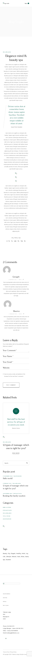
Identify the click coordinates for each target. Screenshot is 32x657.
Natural (14, 556)
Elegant (13, 553)
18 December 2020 (7, 493)
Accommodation (6, 593)
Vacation (8, 559)
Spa (19, 237)
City (12, 237)
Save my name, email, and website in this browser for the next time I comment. (14, 375)
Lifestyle (8, 556)
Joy (27, 553)
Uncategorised (18, 476)
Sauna (27, 556)
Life (4, 556)
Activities (5, 597)
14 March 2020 (10, 45)
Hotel (23, 553)
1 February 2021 (12, 279)
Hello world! (8, 478)
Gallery (4, 601)
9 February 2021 (7, 483)
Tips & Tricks (6, 516)
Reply (20, 279)
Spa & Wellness (7, 52)
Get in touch (6, 605)
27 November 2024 (7, 476)
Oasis (18, 556)
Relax (16, 237)
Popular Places (17, 493)
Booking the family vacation (14, 496)
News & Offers (7, 507)
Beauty (5, 553)
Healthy (18, 553)
